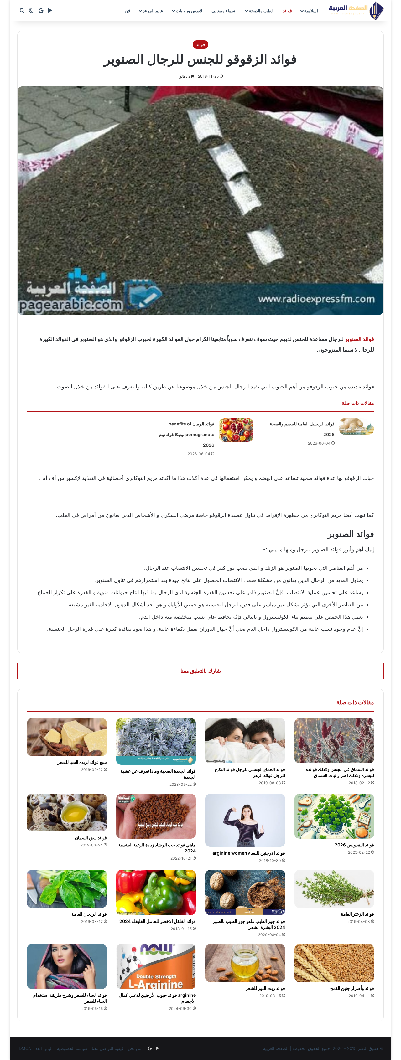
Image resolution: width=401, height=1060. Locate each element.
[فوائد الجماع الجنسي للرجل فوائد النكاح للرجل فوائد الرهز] (245, 740)
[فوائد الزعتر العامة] (334, 889)
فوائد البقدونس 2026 (354, 844)
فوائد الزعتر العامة (357, 914)
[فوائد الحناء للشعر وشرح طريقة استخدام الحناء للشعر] (67, 966)
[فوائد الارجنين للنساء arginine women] (245, 820)
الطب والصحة (261, 10)
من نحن (134, 1048)
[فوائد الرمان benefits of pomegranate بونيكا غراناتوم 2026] (236, 430)
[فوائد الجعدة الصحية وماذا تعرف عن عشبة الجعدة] (156, 741)
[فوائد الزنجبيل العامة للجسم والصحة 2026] (356, 426)
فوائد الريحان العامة (89, 914)
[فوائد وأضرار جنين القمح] (334, 963)
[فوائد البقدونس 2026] (334, 816)
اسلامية (311, 10)
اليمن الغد (44, 1048)
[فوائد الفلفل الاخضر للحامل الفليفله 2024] (156, 892)
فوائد (287, 10)
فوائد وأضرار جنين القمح (352, 988)
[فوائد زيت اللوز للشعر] (245, 963)
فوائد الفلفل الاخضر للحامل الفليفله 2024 (157, 921)
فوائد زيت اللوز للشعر (265, 988)
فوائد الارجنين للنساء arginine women (248, 853)
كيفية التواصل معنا (107, 1048)
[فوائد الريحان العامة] (67, 889)
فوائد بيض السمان (91, 837)
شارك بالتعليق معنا (200, 671)
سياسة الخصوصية (72, 1048)
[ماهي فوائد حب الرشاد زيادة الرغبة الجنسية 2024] (156, 816)
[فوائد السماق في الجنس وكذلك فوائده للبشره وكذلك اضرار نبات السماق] (334, 740)
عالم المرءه (153, 10)
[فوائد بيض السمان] (67, 813)
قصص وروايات (189, 10)
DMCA (25, 1048)
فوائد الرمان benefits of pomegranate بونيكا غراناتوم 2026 (186, 434)
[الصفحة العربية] (356, 10)
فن (127, 10)
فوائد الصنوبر (359, 339)
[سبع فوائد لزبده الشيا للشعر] (67, 737)
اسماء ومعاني (224, 10)
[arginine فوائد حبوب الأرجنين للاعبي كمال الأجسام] (156, 966)
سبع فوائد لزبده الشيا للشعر (82, 762)
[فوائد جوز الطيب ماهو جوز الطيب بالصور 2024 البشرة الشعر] (245, 892)
